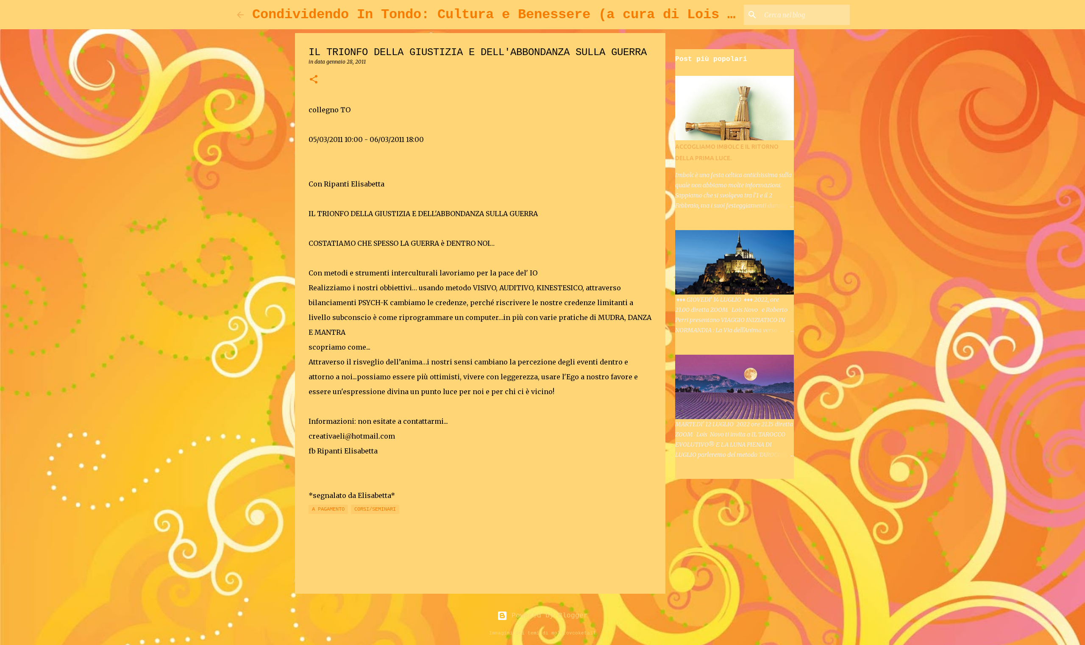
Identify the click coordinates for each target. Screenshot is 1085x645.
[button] (314, 80)
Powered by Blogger (547, 616)
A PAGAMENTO (328, 509)
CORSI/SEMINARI (375, 509)
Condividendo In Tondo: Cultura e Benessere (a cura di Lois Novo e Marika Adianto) (578, 14)
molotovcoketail (573, 633)
